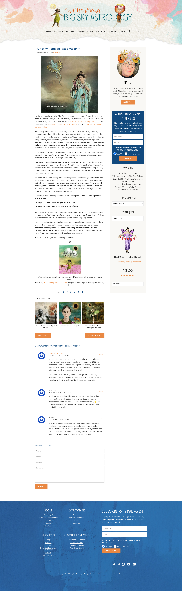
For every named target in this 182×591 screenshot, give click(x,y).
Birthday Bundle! (93, 59)
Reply (101, 355)
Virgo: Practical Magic (128, 173)
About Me (128, 102)
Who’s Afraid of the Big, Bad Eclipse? (46, 327)
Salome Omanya (56, 353)
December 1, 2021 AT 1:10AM (59, 419)
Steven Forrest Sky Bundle (93, 37)
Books (48, 520)
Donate (48, 523)
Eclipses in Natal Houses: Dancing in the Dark (93, 327)
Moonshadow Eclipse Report (93, 46)
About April (48, 35)
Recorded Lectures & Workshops (48, 549)
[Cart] (138, 31)
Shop (123, 31)
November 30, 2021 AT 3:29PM (60, 392)
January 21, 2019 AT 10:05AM (59, 355)
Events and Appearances (48, 45)
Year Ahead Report (77, 548)
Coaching (76, 523)
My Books (48, 40)
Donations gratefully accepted (128, 262)
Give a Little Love (48, 51)
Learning (82, 31)
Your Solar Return (93, 53)
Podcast (113, 31)
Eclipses (70, 31)
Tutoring (76, 520)
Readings (58, 31)
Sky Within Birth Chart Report (93, 66)
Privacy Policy (102, 574)
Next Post (43, 336)
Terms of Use (112, 574)
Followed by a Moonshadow (56, 283)
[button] (130, 31)
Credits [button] (121, 574)
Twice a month (134, 154)
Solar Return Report (77, 545)
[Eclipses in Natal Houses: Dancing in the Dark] (93, 324)
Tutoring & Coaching (82, 47)
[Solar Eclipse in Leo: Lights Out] (70, 324)
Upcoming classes (81, 36)
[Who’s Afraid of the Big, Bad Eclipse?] (46, 324)
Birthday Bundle (76, 542)
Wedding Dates (48, 555)
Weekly (119, 154)
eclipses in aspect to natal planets (62, 124)
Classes (82, 42)
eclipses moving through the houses (85, 122)
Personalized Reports (77, 540)
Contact (48, 526)
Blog (103, 31)
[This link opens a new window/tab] (63, 292)
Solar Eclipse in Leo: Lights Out (70, 327)
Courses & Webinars (76, 518)
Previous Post (94, 336)
